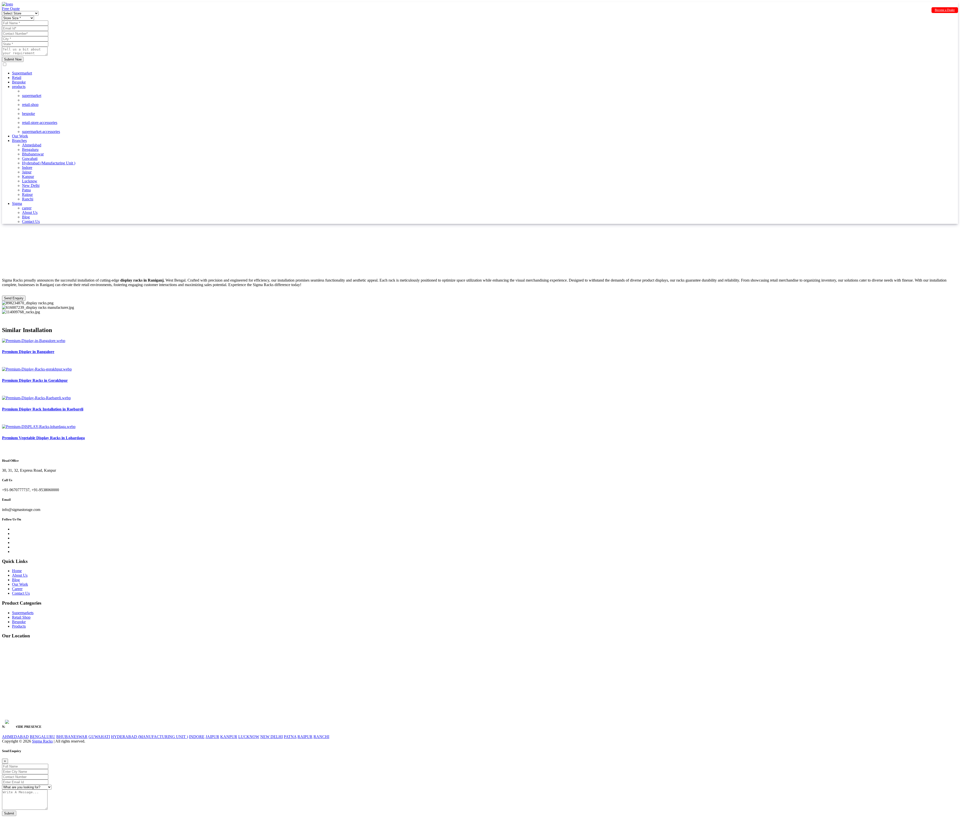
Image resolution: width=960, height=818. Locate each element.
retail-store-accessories (39, 122)
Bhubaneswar (33, 154)
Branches (19, 140)
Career (17, 589)
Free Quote (11, 8)
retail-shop (30, 104)
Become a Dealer (945, 10)
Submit (9, 813)
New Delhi (31, 185)
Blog (26, 217)
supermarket (31, 95)
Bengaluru (30, 149)
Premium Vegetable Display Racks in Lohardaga (43, 438)
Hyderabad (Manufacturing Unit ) (48, 163)
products (19, 86)
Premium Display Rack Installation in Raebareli (42, 409)
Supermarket (22, 73)
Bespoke (19, 82)
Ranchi (27, 199)
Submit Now (13, 59)
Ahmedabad (31, 145)
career (27, 208)
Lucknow (29, 181)
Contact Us (31, 221)
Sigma (17, 203)
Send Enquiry (14, 298)
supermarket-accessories (41, 131)
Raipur (27, 194)
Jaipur (27, 172)
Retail (16, 77)
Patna (26, 190)
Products (19, 626)
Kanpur (28, 176)
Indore (27, 167)
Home (17, 571)
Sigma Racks (42, 741)
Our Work (20, 136)
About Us (30, 212)
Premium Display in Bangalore (28, 352)
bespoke (28, 113)
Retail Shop (21, 617)
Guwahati (30, 158)
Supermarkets (23, 613)
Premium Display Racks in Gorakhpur (35, 380)
